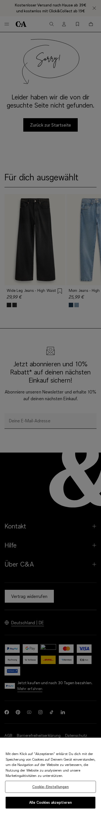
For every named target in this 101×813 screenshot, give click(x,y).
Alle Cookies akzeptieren (50, 802)
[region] (50, 775)
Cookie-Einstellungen (50, 786)
